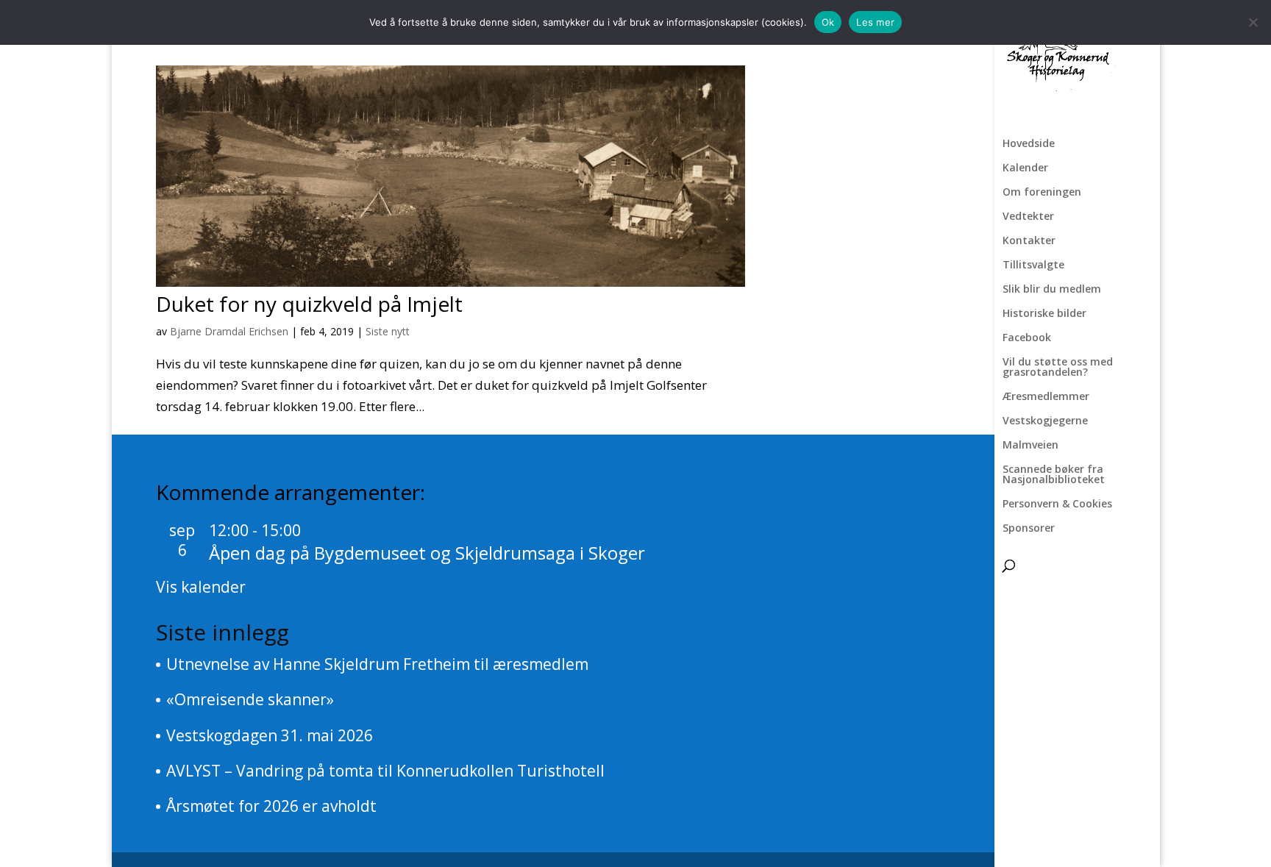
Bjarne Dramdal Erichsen (229, 331)
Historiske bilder (1044, 314)
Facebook (1027, 338)
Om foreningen (1042, 193)
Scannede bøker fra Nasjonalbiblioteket (1054, 475)
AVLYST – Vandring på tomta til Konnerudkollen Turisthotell (385, 770)
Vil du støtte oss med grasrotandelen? (1058, 368)
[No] (1252, 22)
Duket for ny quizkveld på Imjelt (309, 304)
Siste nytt (388, 331)
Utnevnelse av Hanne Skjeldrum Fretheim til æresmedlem (377, 664)
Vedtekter (1028, 217)
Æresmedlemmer (1046, 397)
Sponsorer (1029, 529)
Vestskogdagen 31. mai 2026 (269, 735)
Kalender (1025, 168)
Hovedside (1029, 144)
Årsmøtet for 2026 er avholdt (271, 806)
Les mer (875, 22)
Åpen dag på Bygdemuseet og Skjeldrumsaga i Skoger (427, 552)
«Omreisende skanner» (250, 699)
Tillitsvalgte (1033, 265)
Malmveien (1030, 446)
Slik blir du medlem (1052, 290)
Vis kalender (201, 587)
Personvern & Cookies (1057, 504)
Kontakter (1029, 241)
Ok (828, 22)
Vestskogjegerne (1045, 421)
